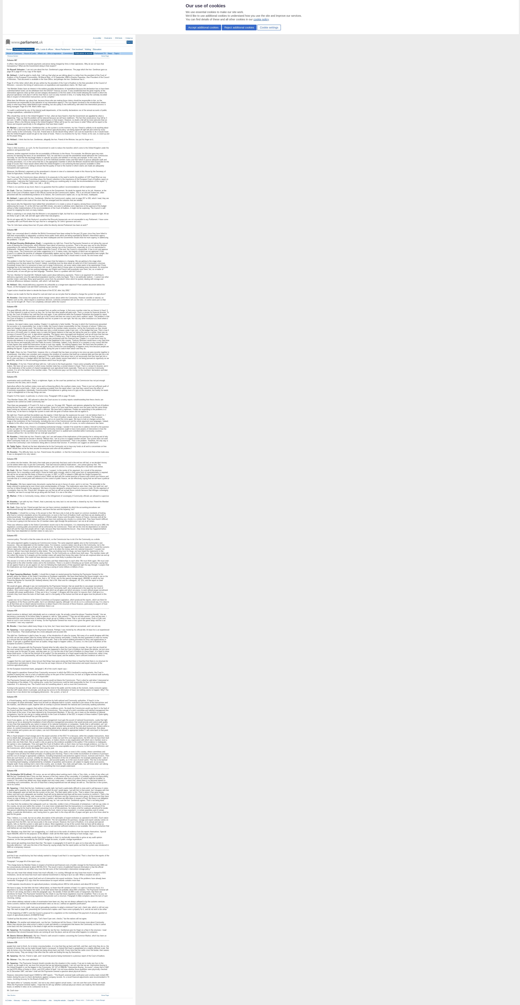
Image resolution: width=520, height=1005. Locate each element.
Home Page (105, 56)
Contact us (129, 38)
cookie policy (261, 19)
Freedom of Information (38, 1000)
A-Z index (8, 1000)
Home (9, 49)
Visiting (88, 49)
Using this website (60, 1000)
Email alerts (108, 38)
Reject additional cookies (239, 27)
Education (97, 49)
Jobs (50, 1000)
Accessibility (97, 38)
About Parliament (62, 49)
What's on (42, 53)
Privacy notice (80, 1000)
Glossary (17, 1000)
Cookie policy (90, 1000)
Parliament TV (100, 53)
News (110, 53)
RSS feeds (118, 38)
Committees (68, 53)
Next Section (11, 995)
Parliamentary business (24, 49)
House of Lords (30, 53)
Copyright (71, 1000)
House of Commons (14, 53)
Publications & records (83, 53)
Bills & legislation (54, 53)
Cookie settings (269, 27)
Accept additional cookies (203, 27)
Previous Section (12, 56)
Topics (116, 53)
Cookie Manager (100, 1000)
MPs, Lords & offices (44, 49)
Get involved (77, 49)
